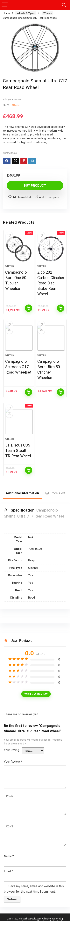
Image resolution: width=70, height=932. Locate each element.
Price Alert (58, 493)
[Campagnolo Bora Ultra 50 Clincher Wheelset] (51, 338)
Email (8, 871)
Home (6, 13)
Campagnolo (10, 152)
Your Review (13, 761)
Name (9, 856)
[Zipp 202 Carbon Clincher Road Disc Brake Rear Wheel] (51, 248)
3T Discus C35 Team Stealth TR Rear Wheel (18, 450)
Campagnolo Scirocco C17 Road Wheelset (18, 367)
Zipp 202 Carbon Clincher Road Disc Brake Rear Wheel (50, 283)
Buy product (35, 185)
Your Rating (11, 750)
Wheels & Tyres (26, 13)
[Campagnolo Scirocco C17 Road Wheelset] (18, 338)
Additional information (22, 493)
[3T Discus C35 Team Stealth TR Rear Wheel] (18, 421)
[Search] (64, 5)
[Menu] (4, 5)
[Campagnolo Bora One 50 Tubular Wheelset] (18, 248)
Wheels (47, 13)
